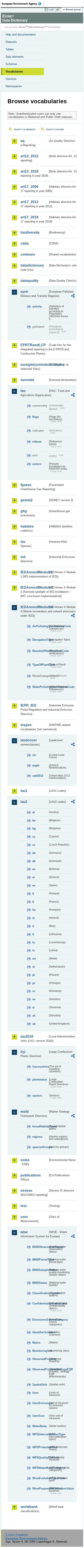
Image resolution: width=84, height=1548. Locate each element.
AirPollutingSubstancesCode (40, 626)
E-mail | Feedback (17, 1534)
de (34, 853)
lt (33, 934)
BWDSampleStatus (40, 1270)
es (33, 885)
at (33, 812)
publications (30, 1175)
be (34, 820)
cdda (24, 243)
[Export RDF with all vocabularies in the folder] (73, 296)
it (33, 926)
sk (33, 1015)
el (33, 877)
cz (33, 844)
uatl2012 (37, 775)
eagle (35, 765)
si (33, 1007)
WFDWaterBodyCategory (40, 1467)
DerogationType (40, 639)
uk (34, 1023)
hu (34, 909)
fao (23, 391)
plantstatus (39, 1079)
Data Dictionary (36, 27)
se (33, 999)
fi (33, 893)
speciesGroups (40, 1147)
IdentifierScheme (40, 1332)
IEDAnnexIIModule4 (34, 607)
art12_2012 (29, 156)
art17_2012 (29, 202)
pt (33, 983)
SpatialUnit (39, 1384)
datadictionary (32, 265)
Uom (35, 1392)
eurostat (27, 380)
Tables (10, 49)
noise (25, 1160)
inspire (26, 725)
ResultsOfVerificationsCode (40, 651)
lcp (22, 1052)
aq (22, 141)
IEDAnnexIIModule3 (34, 587)
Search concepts (55, 129)
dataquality (29, 280)
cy (33, 836)
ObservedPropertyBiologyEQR (40, 1369)
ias (22, 541)
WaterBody (39, 1426)
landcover (28, 740)
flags (35, 416)
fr (33, 901)
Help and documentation (21, 34)
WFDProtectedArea (40, 1447)
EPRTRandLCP (33, 345)
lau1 (23, 791)
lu (33, 942)
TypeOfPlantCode (40, 664)
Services (11, 78)
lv (33, 950)
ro (33, 991)
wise (24, 1232)
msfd (24, 1111)
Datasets (11, 41)
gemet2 (26, 500)
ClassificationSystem (40, 1293)
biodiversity (30, 232)
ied (22, 557)
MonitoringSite (40, 1350)
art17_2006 (29, 186)
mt (34, 958)
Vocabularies (14, 71)
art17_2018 (29, 217)
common (27, 254)
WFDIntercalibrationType (40, 1434)
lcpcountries (40, 1066)
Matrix (36, 1342)
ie (33, 918)
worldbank (29, 1507)
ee (33, 869)
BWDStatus (39, 1282)
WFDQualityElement (40, 1457)
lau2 (23, 802)
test (23, 1206)
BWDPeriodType (40, 1259)
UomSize (38, 1415)
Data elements (15, 56)
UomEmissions (40, 1403)
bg (34, 828)
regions (37, 1136)
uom (24, 1217)
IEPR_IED (28, 705)
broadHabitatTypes (40, 1126)
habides (27, 526)
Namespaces (14, 86)
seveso (26, 1190)
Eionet (22, 27)
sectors (37, 1095)
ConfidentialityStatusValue (40, 1303)
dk (34, 861)
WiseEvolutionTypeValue (40, 1478)
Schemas (11, 64)
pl (33, 975)
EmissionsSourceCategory (40, 1319)
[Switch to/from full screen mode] (58, 10)
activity (37, 306)
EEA (23, 4)
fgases (25, 485)
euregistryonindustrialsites (34, 364)
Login (51, 9)
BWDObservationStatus (40, 1247)
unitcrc (37, 464)
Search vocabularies (25, 129)
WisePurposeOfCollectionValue (40, 1488)
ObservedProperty (40, 1359)
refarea (36, 441)
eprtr (24, 291)
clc (34, 755)
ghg (23, 511)
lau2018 (26, 1036)
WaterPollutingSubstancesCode (40, 686)
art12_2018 (29, 171)
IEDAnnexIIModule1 (34, 572)
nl (33, 966)
